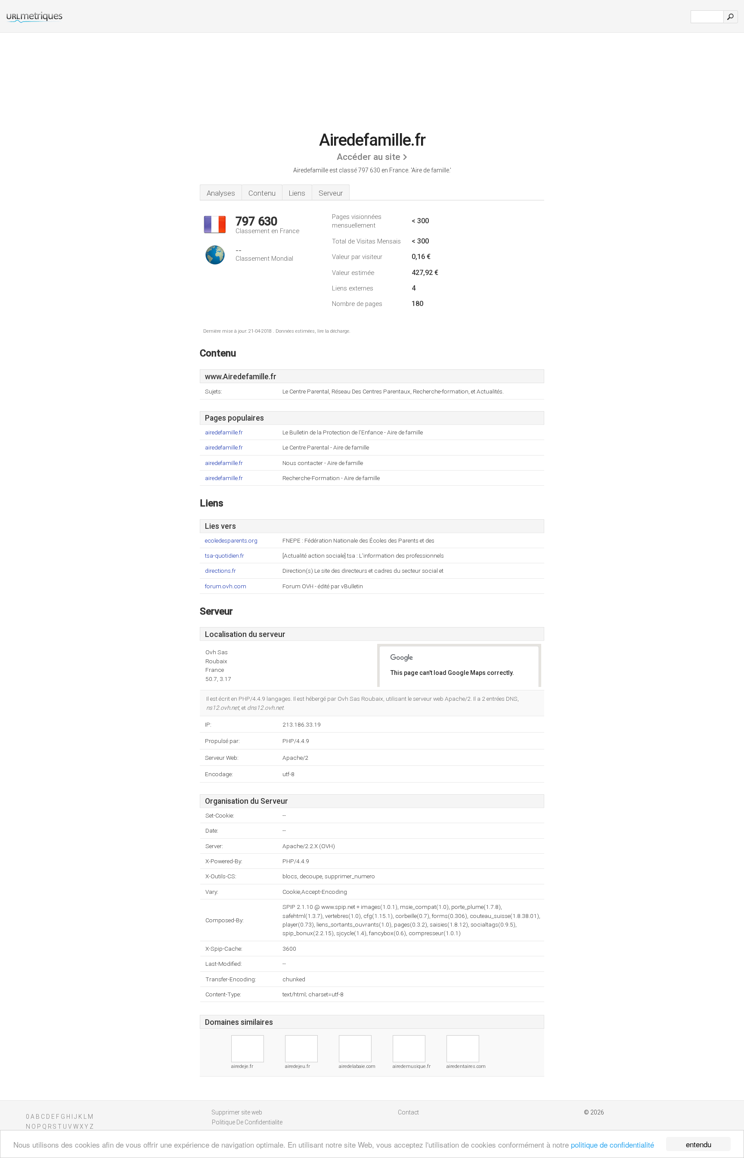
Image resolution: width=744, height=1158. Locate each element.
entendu (698, 1144)
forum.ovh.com (225, 586)
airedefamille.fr (224, 432)
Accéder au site (368, 157)
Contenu (262, 193)
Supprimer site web (237, 1112)
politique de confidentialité (612, 1144)
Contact (408, 1112)
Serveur (331, 193)
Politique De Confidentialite (247, 1122)
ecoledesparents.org (231, 540)
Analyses (221, 193)
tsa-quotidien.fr (224, 555)
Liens (297, 193)
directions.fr (220, 571)
